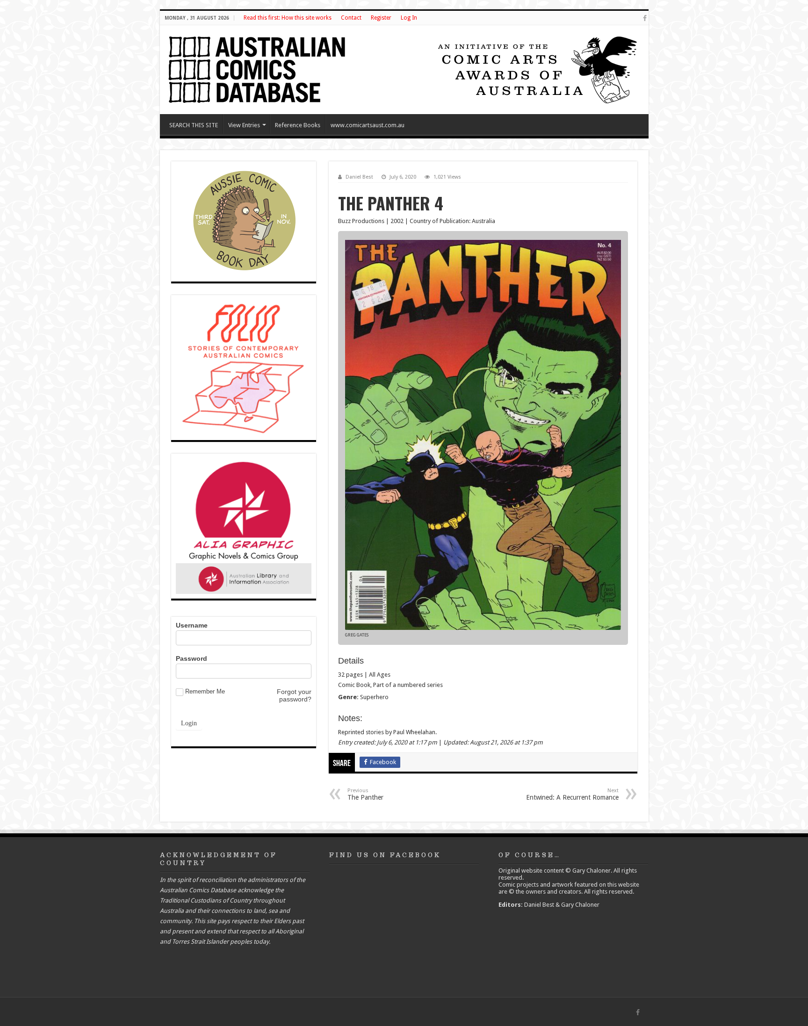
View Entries (244, 125)
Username (192, 625)
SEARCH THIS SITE (193, 125)
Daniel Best (359, 177)
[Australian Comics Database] (258, 68)
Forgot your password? (294, 695)
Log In (409, 17)
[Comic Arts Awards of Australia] (536, 68)
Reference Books (297, 125)
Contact (351, 17)
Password (191, 658)
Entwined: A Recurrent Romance (572, 794)
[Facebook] (645, 18)
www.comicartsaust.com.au (367, 125)
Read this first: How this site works (288, 17)
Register (381, 17)
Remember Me (205, 691)
